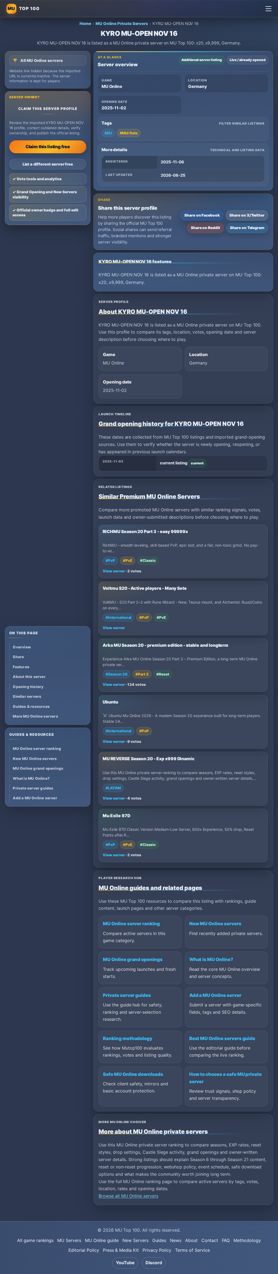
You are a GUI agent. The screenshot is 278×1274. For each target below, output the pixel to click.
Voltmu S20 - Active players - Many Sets (145, 588)
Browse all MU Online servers (128, 1196)
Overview (22, 647)
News (175, 1240)
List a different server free (48, 164)
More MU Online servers (35, 716)
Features (21, 667)
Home (85, 23)
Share (18, 657)
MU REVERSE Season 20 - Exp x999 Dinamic (149, 758)
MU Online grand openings (133, 959)
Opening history (28, 686)
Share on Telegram (247, 228)
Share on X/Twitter (246, 215)
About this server (29, 676)
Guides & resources (31, 706)
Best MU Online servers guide (222, 1038)
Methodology (247, 1240)
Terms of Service (192, 1250)
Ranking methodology (127, 1038)
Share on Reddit (205, 228)
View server (114, 571)
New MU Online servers (215, 923)
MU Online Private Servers (122, 23)
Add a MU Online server (215, 995)
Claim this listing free (48, 146)
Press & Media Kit (121, 1250)
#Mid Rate (129, 133)
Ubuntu (110, 702)
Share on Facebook (202, 215)
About (191, 1240)
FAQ (226, 1240)
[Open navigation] (268, 8)
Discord (154, 1262)
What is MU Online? (211, 959)
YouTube (125, 1262)
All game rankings (35, 1240)
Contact (209, 1240)
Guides (159, 1240)
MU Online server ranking (131, 923)
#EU (108, 133)
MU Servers (69, 1240)
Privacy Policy (157, 1250)
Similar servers (27, 696)
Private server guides (127, 995)
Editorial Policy (83, 1250)
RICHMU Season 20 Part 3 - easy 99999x (145, 531)
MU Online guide (102, 1240)
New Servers (135, 1240)
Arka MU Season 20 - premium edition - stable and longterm (165, 645)
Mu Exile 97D (116, 815)
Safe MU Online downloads (133, 1074)
